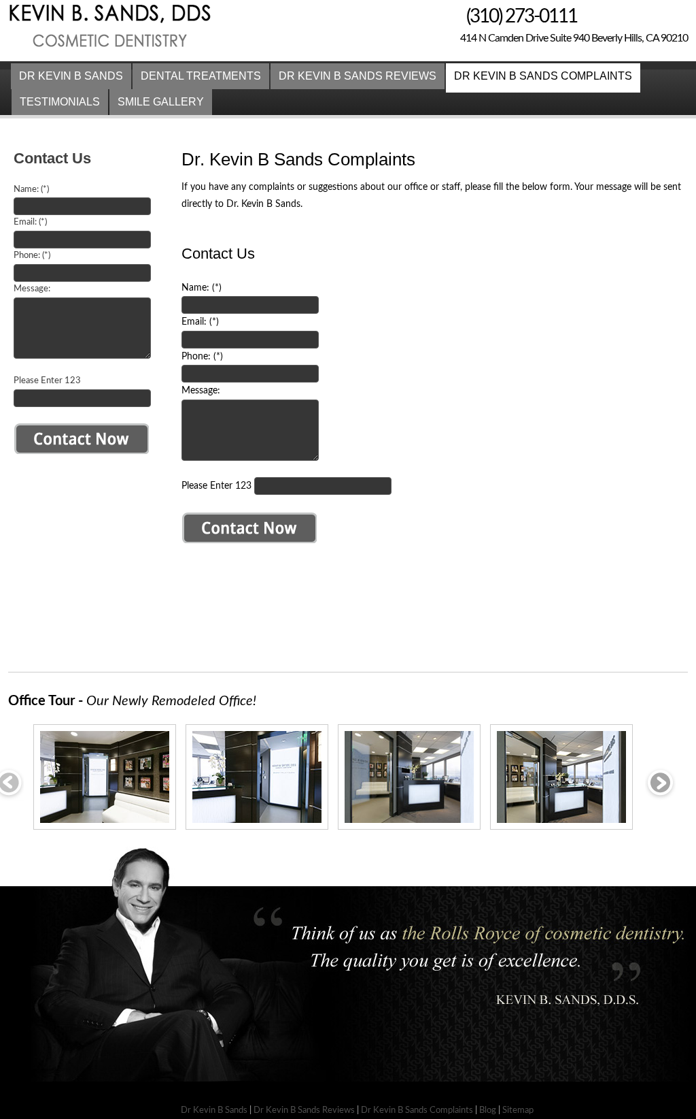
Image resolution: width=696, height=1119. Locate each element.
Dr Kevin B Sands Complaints (543, 76)
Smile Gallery (161, 102)
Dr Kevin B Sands (71, 76)
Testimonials (60, 102)
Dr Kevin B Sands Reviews (357, 76)
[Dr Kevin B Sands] (112, 52)
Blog (487, 1110)
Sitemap (518, 1110)
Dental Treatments (201, 76)
